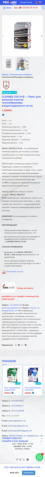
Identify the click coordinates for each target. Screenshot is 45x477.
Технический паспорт (14, 271)
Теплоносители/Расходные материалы (17, 77)
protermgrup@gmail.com (12, 308)
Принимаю (28, 473)
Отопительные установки (20, 75)
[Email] (19, 345)
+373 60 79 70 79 (26, 2)
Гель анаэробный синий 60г (32, 389)
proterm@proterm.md (17, 421)
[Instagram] (20, 460)
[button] (39, 457)
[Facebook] (15, 345)
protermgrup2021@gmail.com (20, 431)
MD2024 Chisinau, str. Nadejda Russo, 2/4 (26, 436)
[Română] (36, 2)
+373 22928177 (17, 406)
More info (14, 473)
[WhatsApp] (22, 345)
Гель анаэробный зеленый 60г (12, 389)
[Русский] (40, 2)
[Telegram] (25, 345)
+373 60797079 (15, 305)
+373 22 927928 (17, 411)
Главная (5, 75)
